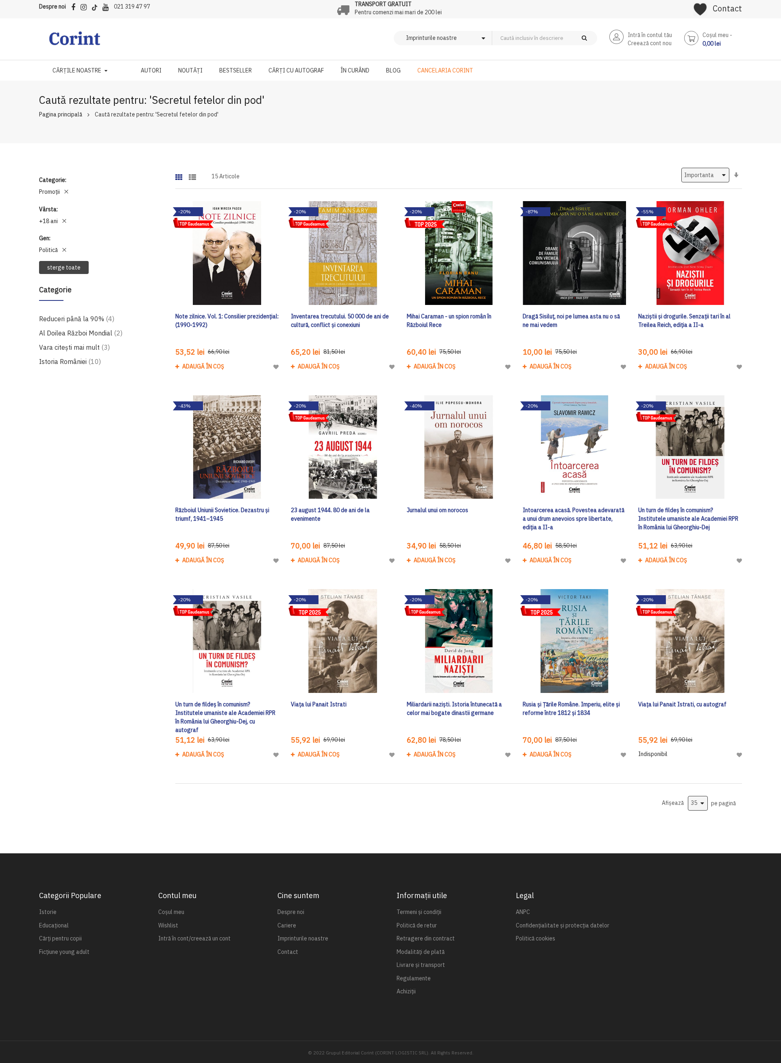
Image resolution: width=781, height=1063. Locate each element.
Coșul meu (171, 912)
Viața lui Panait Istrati (319, 704)
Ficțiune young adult (64, 952)
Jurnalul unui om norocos (437, 510)
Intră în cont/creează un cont (194, 938)
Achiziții (406, 991)
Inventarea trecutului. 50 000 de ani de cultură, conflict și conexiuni (340, 321)
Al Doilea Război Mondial (80, 333)
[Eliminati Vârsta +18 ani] (64, 221)
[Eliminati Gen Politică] (64, 250)
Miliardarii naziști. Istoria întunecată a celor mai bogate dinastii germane (454, 709)
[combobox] (558, 38)
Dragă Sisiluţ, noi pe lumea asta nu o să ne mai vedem (571, 321)
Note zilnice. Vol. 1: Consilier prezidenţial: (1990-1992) (227, 321)
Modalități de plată (421, 952)
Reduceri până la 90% (76, 318)
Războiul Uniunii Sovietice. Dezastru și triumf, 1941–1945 (222, 514)
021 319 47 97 (132, 6)
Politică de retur (417, 925)
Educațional (54, 925)
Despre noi (52, 6)
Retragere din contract (426, 938)
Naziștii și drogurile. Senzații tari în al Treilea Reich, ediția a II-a (684, 321)
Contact (727, 8)
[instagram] (86, 6)
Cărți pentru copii (60, 938)
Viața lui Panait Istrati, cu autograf (682, 704)
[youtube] (108, 6)
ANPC (523, 912)
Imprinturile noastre (302, 938)
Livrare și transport (421, 965)
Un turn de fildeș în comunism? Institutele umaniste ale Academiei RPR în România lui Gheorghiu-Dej (688, 518)
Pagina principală (60, 114)
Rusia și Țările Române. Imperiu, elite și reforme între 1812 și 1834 (571, 709)
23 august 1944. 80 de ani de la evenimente (330, 514)
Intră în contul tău (650, 35)
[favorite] (700, 6)
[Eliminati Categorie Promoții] (66, 191)
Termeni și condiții (419, 912)
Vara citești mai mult (74, 347)
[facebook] (75, 6)
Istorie (48, 912)
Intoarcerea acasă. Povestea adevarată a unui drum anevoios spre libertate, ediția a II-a (573, 518)
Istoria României (70, 361)
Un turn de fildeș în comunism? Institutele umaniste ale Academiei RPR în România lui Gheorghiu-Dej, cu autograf (225, 717)
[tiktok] (96, 6)
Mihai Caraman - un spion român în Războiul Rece (449, 321)
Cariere (286, 925)
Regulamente (414, 978)
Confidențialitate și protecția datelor (562, 925)
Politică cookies (535, 938)
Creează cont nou (650, 43)
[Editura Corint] (74, 42)
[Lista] (192, 174)
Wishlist (168, 925)
